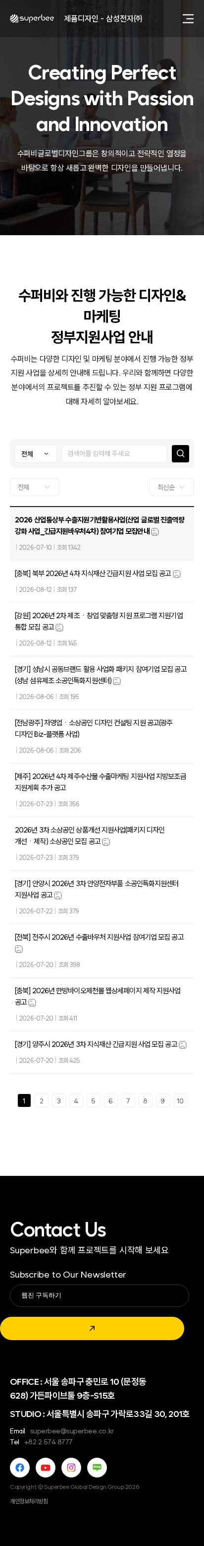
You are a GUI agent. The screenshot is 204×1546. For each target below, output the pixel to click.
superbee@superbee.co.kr (72, 1431)
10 (180, 1101)
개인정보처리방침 (29, 1501)
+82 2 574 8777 (48, 1442)
